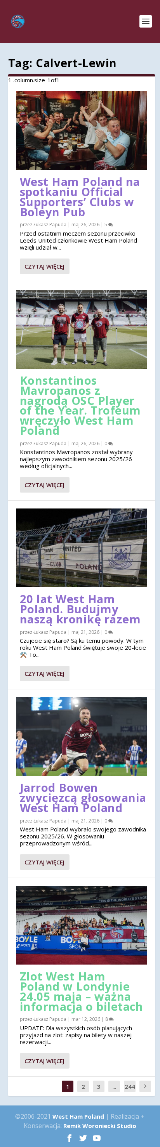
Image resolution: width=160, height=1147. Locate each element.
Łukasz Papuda (49, 224)
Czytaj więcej (44, 266)
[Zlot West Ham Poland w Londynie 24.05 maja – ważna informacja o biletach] (82, 925)
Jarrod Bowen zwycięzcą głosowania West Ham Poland (83, 797)
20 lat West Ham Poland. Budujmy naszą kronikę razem (80, 608)
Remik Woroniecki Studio (99, 1126)
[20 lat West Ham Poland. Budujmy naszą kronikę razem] (82, 547)
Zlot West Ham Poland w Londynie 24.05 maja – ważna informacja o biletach (81, 990)
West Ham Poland (78, 1116)
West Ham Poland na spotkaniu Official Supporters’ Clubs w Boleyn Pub (80, 196)
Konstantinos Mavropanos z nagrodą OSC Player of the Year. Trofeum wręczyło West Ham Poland (80, 405)
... (114, 1086)
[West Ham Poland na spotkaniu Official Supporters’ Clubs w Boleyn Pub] (82, 130)
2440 (130, 1092)
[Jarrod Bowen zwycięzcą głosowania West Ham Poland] (82, 736)
